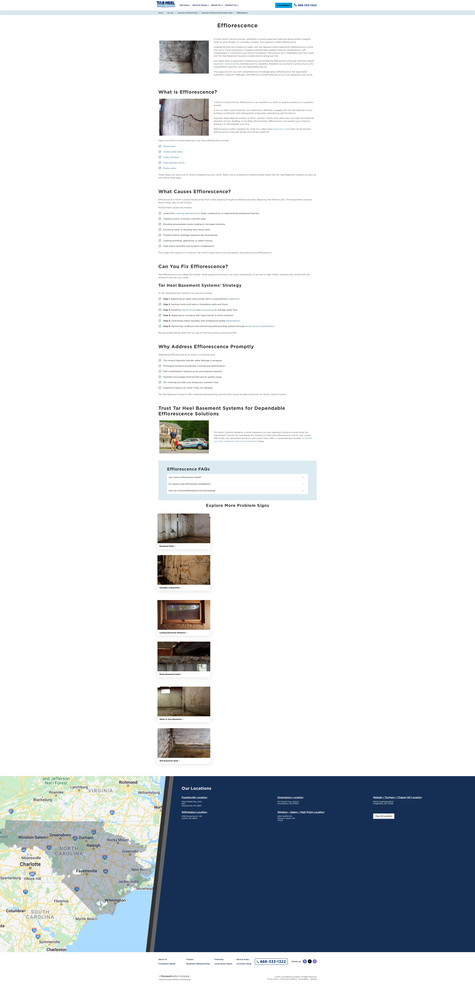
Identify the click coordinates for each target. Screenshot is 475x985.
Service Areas (199, 5)
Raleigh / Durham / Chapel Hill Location (397, 797)
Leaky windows (171, 157)
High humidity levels (173, 163)
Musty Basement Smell (169, 674)
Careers (189, 959)
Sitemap (313, 979)
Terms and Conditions (288, 979)
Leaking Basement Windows (172, 633)
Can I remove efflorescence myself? (185, 477)
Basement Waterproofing (187, 13)
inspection (234, 299)
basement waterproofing (226, 64)
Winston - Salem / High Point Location (300, 812)
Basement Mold (166, 546)
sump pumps (207, 310)
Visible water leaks (173, 152)
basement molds (281, 129)
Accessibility (303, 979)
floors (197, 213)
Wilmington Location (194, 812)
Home (160, 13)
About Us (216, 5)
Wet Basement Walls (168, 761)
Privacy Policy (273, 979)
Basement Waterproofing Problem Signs (217, 13)
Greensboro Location (290, 797)
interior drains (188, 310)
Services (184, 5)
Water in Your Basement (170, 719)
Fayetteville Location (194, 797)
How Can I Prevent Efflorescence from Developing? (192, 491)
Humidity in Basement (169, 588)
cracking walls (182, 213)
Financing (218, 959)
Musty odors (169, 168)
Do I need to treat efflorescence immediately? (190, 484)
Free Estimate (283, 5)
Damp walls (169, 146)
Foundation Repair (167, 964)
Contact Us (230, 5)
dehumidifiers (233, 321)
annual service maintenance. (260, 326)
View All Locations (383, 816)
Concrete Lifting (243, 964)
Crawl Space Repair (223, 964)
